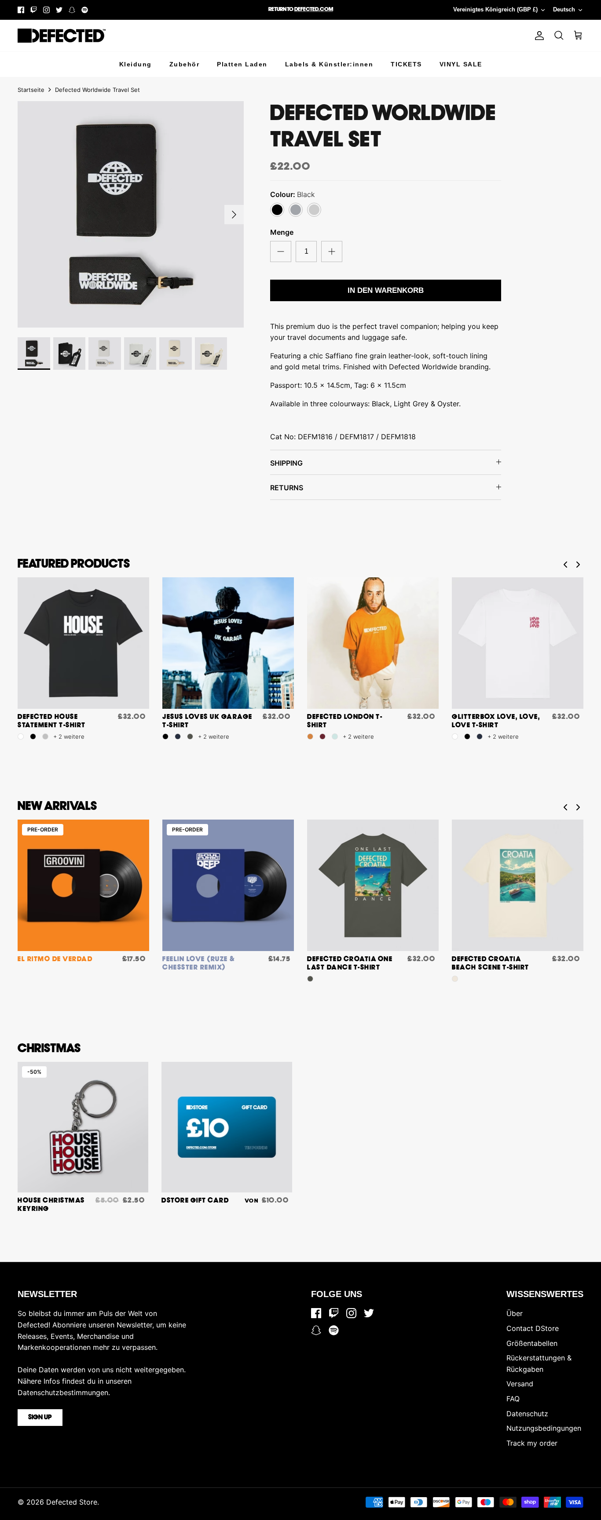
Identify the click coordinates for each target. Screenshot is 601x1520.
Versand (519, 1383)
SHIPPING (286, 463)
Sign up (40, 1417)
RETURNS (286, 487)
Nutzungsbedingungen (543, 1428)
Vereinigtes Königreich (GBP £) (495, 9)
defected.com (313, 9)
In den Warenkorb (386, 290)
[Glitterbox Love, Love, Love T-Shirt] (517, 643)
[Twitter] (59, 10)
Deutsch (564, 9)
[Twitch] (33, 10)
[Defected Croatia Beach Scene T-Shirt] (517, 885)
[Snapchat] (72, 10)
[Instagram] (46, 10)
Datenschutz (527, 1413)
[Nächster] (234, 214)
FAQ (513, 1398)
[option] (131, 214)
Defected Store (71, 1502)
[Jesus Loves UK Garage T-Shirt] (228, 643)
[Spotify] (84, 10)
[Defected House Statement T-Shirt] (83, 643)
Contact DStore (532, 1328)
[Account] (538, 35)
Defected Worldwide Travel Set (97, 89)
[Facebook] (21, 10)
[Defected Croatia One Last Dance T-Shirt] (373, 885)
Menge (281, 232)
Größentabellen (531, 1343)
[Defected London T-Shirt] (373, 643)
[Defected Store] (62, 36)
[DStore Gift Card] (226, 1127)
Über (514, 1313)
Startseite (31, 89)
